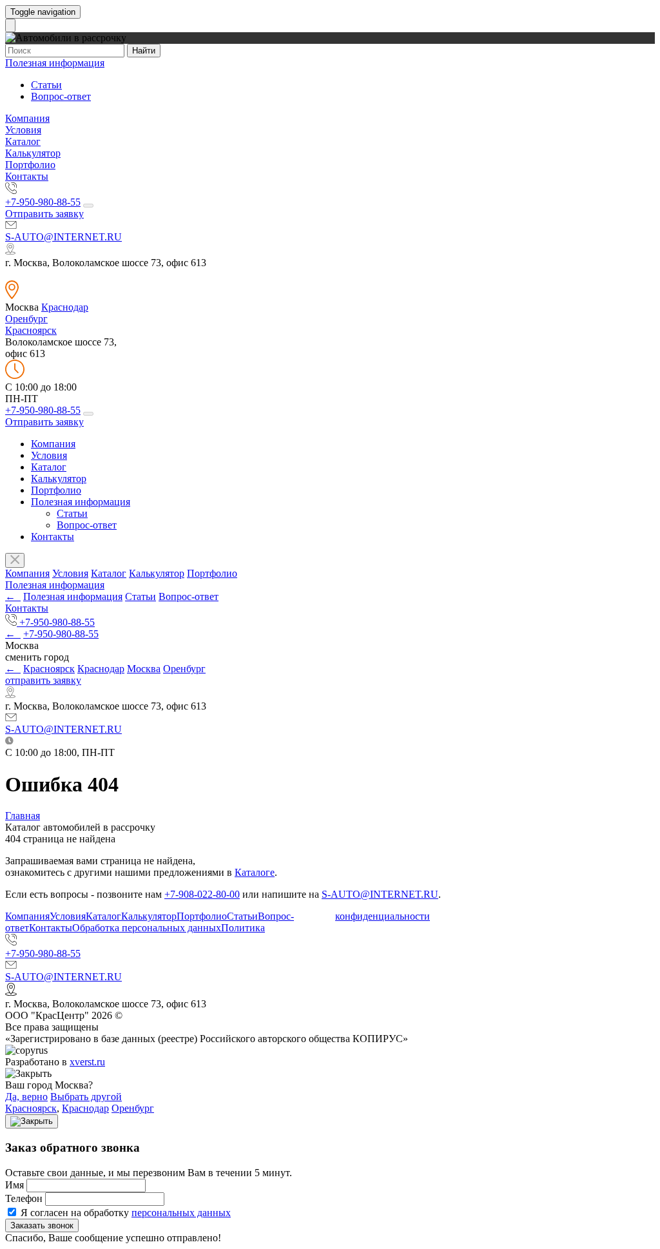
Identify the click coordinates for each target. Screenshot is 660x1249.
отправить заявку (43, 680)
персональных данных (181, 1212)
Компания (27, 118)
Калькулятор (33, 153)
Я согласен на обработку (124, 1212)
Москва (143, 668)
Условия (23, 129)
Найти (143, 50)
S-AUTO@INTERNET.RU (63, 236)
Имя (14, 1184)
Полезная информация (54, 62)
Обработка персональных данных (146, 927)
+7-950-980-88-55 (43, 202)
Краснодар (64, 307)
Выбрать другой (86, 1096)
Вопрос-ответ (61, 96)
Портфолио (30, 164)
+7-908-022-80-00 (202, 894)
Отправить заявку (44, 213)
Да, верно (26, 1096)
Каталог (23, 141)
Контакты (26, 176)
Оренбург (26, 318)
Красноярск (31, 330)
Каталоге (255, 872)
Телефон (24, 1198)
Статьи (46, 84)
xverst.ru (87, 1061)
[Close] (31, 1121)
